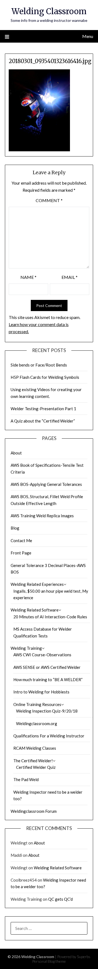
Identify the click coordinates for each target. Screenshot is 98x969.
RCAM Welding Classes (34, 748)
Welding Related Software (35, 609)
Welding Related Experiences (37, 584)
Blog (15, 527)
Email (70, 277)
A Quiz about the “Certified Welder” (43, 420)
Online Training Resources (37, 704)
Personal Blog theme (49, 961)
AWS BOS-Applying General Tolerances (46, 484)
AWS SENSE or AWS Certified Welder (47, 667)
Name (28, 277)
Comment (49, 200)
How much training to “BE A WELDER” (47, 679)
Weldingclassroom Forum (34, 811)
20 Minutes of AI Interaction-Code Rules (50, 616)
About (16, 452)
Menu (87, 36)
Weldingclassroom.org (36, 723)
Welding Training (26, 648)
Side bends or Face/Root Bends (39, 364)
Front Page (21, 552)
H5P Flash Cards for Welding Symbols (45, 377)
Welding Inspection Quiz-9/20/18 (47, 710)
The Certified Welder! (33, 760)
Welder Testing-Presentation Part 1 (43, 408)
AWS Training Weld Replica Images (42, 515)
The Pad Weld (26, 779)
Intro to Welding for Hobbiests (41, 691)
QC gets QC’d (60, 899)
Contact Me (21, 540)
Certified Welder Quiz (36, 767)
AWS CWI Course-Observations (42, 654)
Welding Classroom (49, 11)
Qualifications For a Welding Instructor (48, 735)
